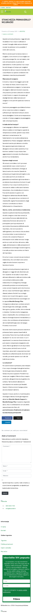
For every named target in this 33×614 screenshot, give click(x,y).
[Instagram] (8, 515)
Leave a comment (8, 34)
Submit (5, 493)
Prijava (16, 599)
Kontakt (8, 7)
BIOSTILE (22, 31)
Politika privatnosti (7, 544)
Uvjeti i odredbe (6, 548)
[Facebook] (3, 515)
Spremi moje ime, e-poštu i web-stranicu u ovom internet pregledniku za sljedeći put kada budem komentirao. (16, 485)
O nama (2, 7)
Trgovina (3, 540)
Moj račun (4, 551)
